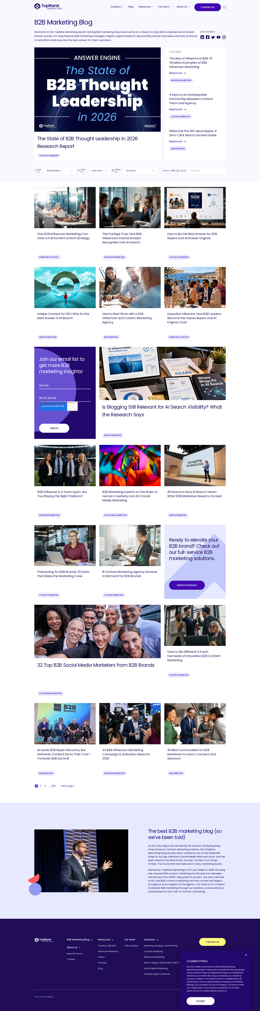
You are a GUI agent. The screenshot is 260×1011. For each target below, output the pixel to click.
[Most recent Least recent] (99, 171)
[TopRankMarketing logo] (48, 6)
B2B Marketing (178, 148)
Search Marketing (48, 337)
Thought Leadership (49, 155)
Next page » (68, 786)
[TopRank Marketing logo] (43, 940)
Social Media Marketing (115, 515)
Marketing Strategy (49, 257)
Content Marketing (180, 116)
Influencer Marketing (181, 80)
